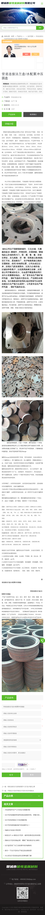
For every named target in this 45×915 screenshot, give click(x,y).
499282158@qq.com (28, 879)
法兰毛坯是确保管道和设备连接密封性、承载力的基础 (23, 815)
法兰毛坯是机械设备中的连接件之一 (17, 825)
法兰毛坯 (30, 36)
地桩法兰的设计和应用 (13, 830)
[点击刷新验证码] (22, 765)
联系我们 (33, 114)
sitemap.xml (25, 909)
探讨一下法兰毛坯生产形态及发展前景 (18, 850)
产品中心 (19, 36)
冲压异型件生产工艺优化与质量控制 (17, 810)
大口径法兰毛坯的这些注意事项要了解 (18, 855)
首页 (12, 36)
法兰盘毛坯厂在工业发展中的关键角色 (18, 845)
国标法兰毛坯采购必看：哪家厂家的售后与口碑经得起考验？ (23, 840)
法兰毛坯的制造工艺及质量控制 (16, 820)
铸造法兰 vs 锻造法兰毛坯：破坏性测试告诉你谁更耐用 (23, 835)
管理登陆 (24, 912)
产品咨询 (11, 114)
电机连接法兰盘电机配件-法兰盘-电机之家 (21, 786)
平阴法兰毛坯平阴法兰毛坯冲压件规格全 (21, 791)
